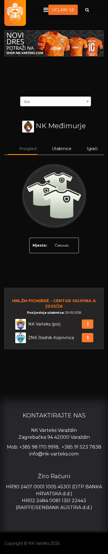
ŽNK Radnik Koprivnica (51, 338)
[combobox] (55, 101)
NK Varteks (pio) (44, 324)
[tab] (22, 149)
